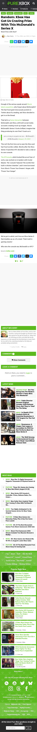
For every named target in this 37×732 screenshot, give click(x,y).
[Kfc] (18, 221)
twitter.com (10, 251)
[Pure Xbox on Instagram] (10, 689)
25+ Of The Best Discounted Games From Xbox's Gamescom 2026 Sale (20, 526)
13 (13, 408)
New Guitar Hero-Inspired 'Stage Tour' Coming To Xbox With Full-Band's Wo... (19, 503)
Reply (24, 347)
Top (7, 554)
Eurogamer (24, 711)
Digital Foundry (25, 708)
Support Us (9, 557)
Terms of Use (10, 561)
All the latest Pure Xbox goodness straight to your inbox (18, 723)
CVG (23, 714)
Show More (18, 671)
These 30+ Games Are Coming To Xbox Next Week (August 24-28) (20, 488)
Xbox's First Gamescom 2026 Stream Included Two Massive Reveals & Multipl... (20, 533)
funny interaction (16, 120)
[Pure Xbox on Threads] (18, 689)
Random (10, 13)
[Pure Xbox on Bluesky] (30, 683)
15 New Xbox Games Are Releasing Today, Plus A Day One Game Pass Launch (19, 519)
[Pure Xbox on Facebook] (26, 689)
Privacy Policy (27, 557)
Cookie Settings (12, 564)
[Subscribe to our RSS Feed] (6, 683)
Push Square (26, 704)
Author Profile (15, 347)
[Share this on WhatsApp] (11, 41)
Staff (18, 554)
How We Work (27, 554)
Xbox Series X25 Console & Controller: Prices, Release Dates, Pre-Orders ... (19, 495)
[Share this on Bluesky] (15, 41)
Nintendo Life (15, 704)
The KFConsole (6, 157)
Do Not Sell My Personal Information (19, 699)
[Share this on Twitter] (23, 41)
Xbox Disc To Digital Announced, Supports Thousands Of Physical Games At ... (20, 481)
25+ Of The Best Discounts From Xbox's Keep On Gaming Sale (20, 546)
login (28, 373)
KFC (25, 13)
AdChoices (30, 697)
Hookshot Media (16, 695)
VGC (32, 711)
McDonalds (18, 13)
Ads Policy (20, 561)
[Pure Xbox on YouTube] (14, 683)
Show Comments (19, 360)
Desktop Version (25, 564)
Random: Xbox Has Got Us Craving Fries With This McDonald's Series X (18, 22)
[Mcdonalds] (18, 87)
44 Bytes (21, 697)
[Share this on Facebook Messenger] (31, 41)
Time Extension (12, 708)
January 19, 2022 (24, 139)
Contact (17, 557)
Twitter (31, 13)
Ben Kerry (10, 36)
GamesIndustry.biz (13, 714)
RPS (28, 714)
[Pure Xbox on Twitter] (22, 683)
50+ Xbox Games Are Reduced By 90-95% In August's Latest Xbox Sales (20, 540)
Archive (28, 561)
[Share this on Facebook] (19, 41)
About (13, 554)
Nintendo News (9, 711)
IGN (17, 711)
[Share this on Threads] (27, 41)
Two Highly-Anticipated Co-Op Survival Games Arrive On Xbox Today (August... (18, 511)
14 (13, 420)
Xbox (3, 13)
